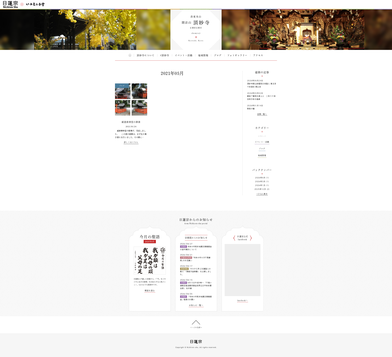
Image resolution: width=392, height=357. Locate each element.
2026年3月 (260, 181)
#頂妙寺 (164, 55)
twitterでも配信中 (146, 285)
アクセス (258, 55)
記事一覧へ (262, 114)
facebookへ (242, 300)
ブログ (218, 55)
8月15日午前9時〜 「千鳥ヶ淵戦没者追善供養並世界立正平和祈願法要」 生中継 (196, 285)
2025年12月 (260, 189)
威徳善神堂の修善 (131, 122)
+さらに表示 (262, 194)
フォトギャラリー (237, 55)
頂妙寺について (146, 55)
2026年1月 (260, 185)
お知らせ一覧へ (196, 305)
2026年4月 (260, 177)
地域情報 (203, 55)
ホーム (130, 55)
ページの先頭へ (196, 327)
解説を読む (150, 290)
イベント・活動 (184, 55)
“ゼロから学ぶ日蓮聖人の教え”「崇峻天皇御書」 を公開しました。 (195, 271)
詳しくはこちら (131, 142)
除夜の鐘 (251, 108)
